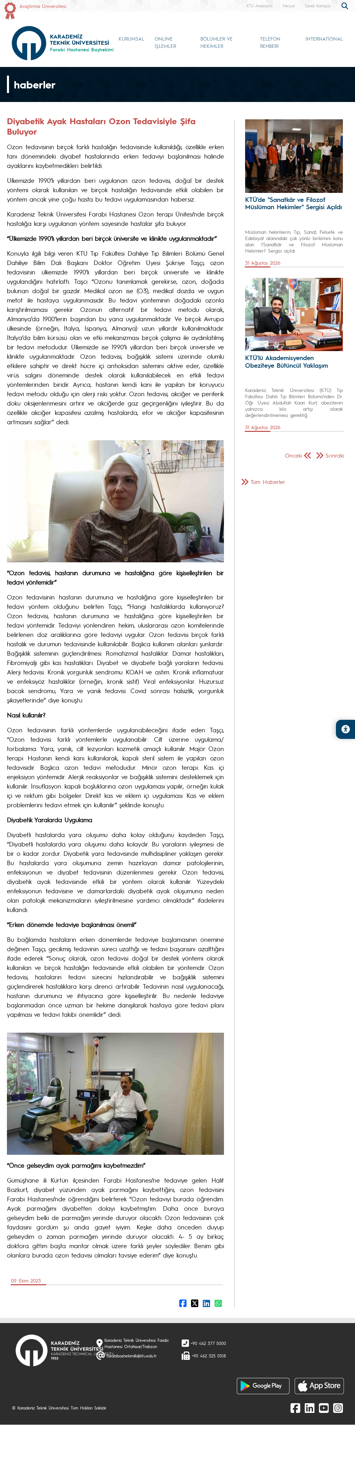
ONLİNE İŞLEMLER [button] (165, 42)
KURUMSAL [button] (131, 38)
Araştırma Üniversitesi (42, 6)
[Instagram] (338, 1407)
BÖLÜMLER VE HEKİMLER (216, 42)
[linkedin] (309, 1407)
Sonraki (335, 455)
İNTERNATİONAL (324, 38)
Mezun (289, 5)
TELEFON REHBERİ (270, 42)
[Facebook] (295, 1407)
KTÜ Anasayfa (259, 5)
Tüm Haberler (268, 481)
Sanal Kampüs (317, 5)
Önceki (293, 455)
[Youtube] (324, 1407)
